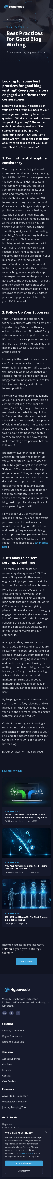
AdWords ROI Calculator (15, 1096)
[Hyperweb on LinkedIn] (4, 1013)
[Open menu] (49, 6)
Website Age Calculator (14, 1101)
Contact (6, 1075)
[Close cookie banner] (46, 1132)
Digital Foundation (12, 1036)
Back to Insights (17, 19)
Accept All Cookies (24, 1163)
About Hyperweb (11, 1058)
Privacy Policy (26, 1153)
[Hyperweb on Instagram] (18, 1013)
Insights (6, 1070)
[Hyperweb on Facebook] (11, 1013)
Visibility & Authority (13, 1030)
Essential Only (24, 1170)
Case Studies (9, 1081)
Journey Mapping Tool (14, 1107)
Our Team (7, 1064)
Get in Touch (27, 961)
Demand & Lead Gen (13, 1041)
